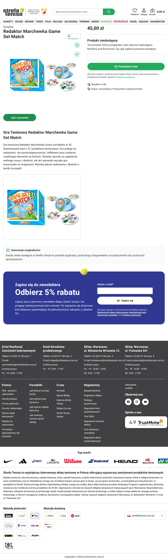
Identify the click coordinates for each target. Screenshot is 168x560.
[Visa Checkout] (21, 536)
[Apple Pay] (34, 516)
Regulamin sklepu (93, 395)
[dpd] (75, 516)
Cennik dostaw (9, 398)
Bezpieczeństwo (92, 390)
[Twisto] (21, 526)
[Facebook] (128, 401)
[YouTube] (145, 401)
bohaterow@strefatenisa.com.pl (107, 360)
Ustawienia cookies (128, 386)
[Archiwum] (74, 36)
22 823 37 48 (17, 356)
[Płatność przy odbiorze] (8, 546)
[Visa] (34, 526)
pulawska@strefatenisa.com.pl (148, 360)
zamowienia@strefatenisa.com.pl (19, 364)
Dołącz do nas (64, 408)
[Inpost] (49, 516)
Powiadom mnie (128, 66)
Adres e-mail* (105, 284)
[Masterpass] (8, 536)
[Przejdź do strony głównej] (13, 12)
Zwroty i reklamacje (12, 408)
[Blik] (8, 516)
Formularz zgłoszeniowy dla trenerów (11, 433)
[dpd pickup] (49, 526)
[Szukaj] (109, 12)
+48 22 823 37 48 (27, 2)
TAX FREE (89, 416)
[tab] (19, 117)
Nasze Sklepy (63, 395)
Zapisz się (127, 300)
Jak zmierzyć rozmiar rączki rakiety (36, 418)
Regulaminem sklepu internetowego (113, 312)
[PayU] (21, 516)
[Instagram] (137, 401)
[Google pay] (8, 526)
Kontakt (61, 390)
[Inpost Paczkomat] (62, 516)
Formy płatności (10, 403)
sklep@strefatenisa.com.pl (63, 360)
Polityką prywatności (125, 77)
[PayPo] (34, 536)
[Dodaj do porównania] (77, 54)
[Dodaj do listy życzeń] (77, 45)
